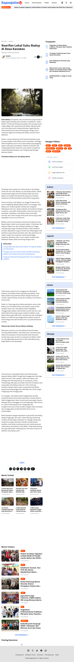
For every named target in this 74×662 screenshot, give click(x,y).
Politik (47, 3)
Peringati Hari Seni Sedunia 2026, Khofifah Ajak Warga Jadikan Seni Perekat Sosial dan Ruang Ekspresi (22, 490)
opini (23, 578)
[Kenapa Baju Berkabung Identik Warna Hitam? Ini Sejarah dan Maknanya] (50, 368)
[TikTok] (37, 650)
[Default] (38, 56)
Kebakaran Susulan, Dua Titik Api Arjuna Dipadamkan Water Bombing (30, 570)
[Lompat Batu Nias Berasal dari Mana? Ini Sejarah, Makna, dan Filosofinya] (7, 482)
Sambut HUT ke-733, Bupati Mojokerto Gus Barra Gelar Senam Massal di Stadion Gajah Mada (63, 358)
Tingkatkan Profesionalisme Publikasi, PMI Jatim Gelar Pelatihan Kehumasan (31, 612)
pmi (22, 606)
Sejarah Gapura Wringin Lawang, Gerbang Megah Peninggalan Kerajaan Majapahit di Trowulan (63, 260)
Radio (57, 655)
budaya (22, 462)
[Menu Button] (71, 3)
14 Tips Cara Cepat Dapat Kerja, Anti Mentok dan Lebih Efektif (61, 349)
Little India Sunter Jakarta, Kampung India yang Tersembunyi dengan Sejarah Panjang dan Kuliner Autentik (63, 202)
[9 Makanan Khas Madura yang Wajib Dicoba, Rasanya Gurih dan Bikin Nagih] (50, 194)
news (23, 592)
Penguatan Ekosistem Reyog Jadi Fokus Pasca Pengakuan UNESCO (35, 490)
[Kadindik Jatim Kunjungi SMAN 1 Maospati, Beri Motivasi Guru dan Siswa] (10, 625)
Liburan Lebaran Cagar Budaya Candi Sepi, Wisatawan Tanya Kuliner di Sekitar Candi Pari (63, 317)
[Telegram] (21, 468)
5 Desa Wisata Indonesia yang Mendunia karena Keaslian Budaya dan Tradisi (63, 309)
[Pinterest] (25, 468)
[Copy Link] (10, 468)
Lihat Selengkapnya (21, 635)
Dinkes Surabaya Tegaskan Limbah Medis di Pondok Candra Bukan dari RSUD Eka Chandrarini (33, 7)
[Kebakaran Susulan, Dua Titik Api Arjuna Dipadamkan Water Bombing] (10, 570)
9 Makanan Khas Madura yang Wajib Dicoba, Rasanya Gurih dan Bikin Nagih (63, 193)
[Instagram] (28, 650)
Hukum (54, 3)
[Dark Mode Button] (62, 3)
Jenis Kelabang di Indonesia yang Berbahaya (59, 61)
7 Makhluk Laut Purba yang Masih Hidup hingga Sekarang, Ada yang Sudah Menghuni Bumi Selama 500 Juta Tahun (62, 242)
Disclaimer (40, 655)
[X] (17, 468)
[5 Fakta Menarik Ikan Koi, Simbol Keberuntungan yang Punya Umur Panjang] (50, 341)
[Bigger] (41, 56)
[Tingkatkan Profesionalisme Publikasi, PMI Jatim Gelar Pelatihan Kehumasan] (10, 611)
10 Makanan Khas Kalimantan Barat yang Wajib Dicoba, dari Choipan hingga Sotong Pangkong (63, 211)
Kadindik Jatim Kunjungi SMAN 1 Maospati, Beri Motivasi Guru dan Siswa (30, 626)
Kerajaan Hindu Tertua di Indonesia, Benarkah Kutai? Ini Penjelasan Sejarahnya (63, 268)
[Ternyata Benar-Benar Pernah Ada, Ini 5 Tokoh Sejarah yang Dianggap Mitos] (50, 252)
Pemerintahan (37, 3)
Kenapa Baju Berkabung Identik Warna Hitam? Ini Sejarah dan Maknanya (63, 366)
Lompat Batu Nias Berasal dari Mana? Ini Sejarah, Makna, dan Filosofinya (7, 490)
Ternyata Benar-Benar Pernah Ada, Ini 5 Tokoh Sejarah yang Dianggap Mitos (63, 251)
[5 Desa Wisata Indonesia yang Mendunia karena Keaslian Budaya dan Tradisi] (50, 310)
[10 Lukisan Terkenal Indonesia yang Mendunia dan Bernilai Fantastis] (7, 501)
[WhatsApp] (28, 468)
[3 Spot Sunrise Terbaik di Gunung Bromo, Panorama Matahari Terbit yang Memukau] (50, 301)
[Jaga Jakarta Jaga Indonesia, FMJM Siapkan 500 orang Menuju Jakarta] (10, 598)
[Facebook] (14, 468)
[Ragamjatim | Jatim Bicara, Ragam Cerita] (11, 2)
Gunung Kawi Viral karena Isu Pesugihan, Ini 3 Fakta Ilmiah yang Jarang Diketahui (63, 291)
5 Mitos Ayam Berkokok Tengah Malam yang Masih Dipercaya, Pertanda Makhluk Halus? (36, 509)
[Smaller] (35, 56)
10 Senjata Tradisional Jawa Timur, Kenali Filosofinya (60, 54)
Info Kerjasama (49, 655)
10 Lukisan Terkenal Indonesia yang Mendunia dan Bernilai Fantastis (7, 509)
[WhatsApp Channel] (45, 650)
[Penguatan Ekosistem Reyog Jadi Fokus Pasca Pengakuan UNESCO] (36, 482)
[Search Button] (66, 3)
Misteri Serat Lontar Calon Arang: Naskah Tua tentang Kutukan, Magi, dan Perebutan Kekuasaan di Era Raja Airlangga (60, 69)
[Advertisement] (37, 24)
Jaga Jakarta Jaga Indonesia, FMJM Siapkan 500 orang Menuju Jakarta (31, 598)
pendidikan (24, 620)
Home (27, 3)
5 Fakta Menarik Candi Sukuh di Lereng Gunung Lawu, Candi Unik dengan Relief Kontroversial (21, 509)
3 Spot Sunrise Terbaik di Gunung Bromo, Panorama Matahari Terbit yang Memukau (63, 300)
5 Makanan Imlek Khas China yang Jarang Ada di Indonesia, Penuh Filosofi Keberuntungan (63, 219)
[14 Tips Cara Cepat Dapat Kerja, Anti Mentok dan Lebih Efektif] (50, 350)
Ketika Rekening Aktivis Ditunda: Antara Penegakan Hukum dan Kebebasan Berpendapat (30, 584)
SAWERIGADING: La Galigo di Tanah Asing (60, 76)
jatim (23, 550)
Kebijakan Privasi (30, 655)
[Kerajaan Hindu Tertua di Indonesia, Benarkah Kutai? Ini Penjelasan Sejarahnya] (50, 270)
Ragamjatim (33, 658)
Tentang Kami (19, 655)
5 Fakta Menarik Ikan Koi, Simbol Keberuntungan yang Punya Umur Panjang (62, 340)
